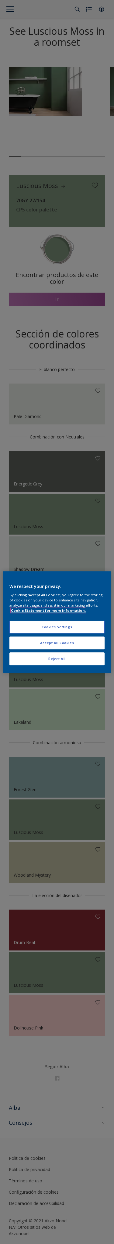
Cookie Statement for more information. (48, 610)
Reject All (57, 658)
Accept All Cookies (57, 642)
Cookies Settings (57, 627)
